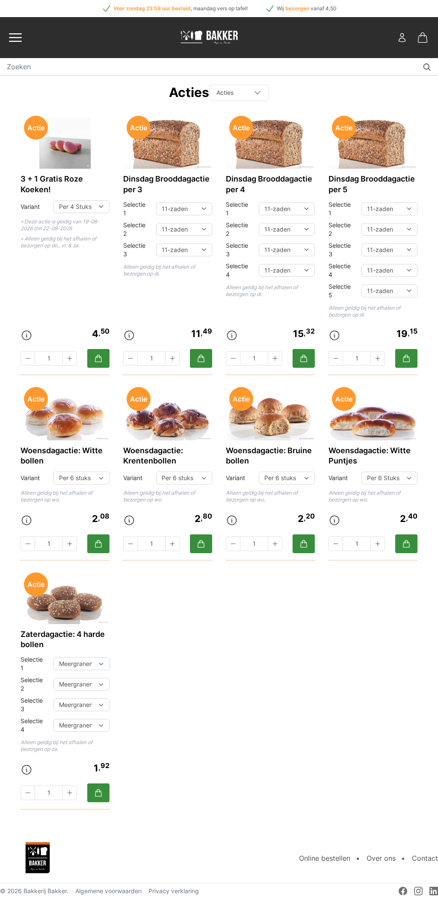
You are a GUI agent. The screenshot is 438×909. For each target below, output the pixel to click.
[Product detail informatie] (27, 335)
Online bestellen (324, 858)
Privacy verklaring (173, 890)
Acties (225, 92)
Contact (425, 858)
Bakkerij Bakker (45, 890)
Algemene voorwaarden (108, 890)
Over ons (381, 858)
